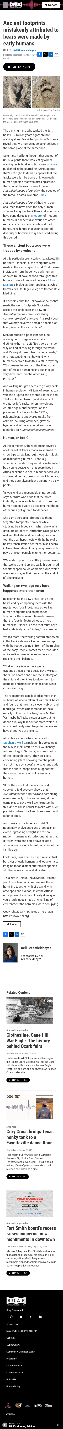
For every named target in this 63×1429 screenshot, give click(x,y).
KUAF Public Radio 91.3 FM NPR (22, 1331)
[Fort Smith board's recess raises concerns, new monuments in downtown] (29, 1203)
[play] (5, 1425)
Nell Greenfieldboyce (24, 50)
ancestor (37, 215)
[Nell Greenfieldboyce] (10, 952)
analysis (52, 164)
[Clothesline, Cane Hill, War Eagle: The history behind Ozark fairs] (29, 1010)
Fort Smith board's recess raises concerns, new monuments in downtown (31, 1233)
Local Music (11, 1126)
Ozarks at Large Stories (17, 1030)
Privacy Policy (13, 1386)
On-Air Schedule (14, 1365)
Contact (10, 1338)
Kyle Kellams (12, 1150)
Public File (11, 1379)
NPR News (12, 924)
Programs (11, 1359)
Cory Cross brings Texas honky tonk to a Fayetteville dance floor (30, 1137)
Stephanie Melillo (14, 742)
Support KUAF (13, 1345)
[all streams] (58, 1425)
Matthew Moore (13, 1053)
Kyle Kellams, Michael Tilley (18, 1246)
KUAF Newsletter (15, 1372)
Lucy (43, 195)
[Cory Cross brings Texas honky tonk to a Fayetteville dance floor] (29, 1107)
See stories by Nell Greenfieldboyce (32, 957)
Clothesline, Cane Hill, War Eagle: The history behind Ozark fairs (28, 1040)
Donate (52, 4)
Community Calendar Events (21, 1352)
